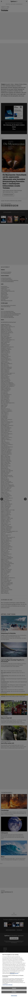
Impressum (16, 973)
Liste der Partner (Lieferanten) (7, 984)
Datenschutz (12, 973)
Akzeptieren (14, 988)
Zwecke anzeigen (14, 995)
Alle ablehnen (14, 991)
